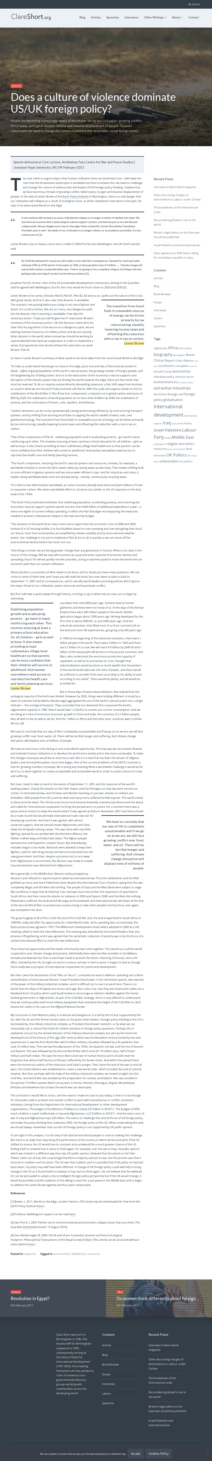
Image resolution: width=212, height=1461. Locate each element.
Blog (82, 17)
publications (160, 444)
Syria (189, 449)
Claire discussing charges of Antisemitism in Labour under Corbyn (167, 1364)
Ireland (175, 424)
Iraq (167, 423)
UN (188, 455)
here (40, 1206)
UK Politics (176, 455)
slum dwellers (179, 449)
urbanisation (169, 461)
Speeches (112, 17)
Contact (193, 17)
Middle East (79, 1254)
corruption (182, 366)
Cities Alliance (184, 360)
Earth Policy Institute (76, 196)
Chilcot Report (164, 360)
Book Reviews (162, 294)
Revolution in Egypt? (30, 1298)
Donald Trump (163, 371)
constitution (166, 366)
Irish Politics (185, 423)
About (176, 17)
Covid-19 (193, 366)
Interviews (131, 17)
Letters (158, 318)
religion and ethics (180, 443)
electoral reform (184, 376)
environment (62, 1254)
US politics (186, 461)
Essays (158, 302)
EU (176, 382)
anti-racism (185, 348)
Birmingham (179, 355)
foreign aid (176, 394)
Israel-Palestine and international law (177, 245)
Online (28, 1227)
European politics (186, 382)
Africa (173, 347)
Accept (135, 1454)
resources (93, 1254)
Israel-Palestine (167, 430)
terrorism (160, 455)
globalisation (173, 399)
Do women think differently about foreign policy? (163, 1298)
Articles (96, 17)
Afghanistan (160, 348)
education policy (164, 377)
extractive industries (172, 388)
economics (182, 371)
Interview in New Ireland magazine (175, 187)
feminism (160, 394)
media (168, 437)
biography (163, 354)
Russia (170, 449)
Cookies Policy (159, 1454)
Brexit (190, 355)
